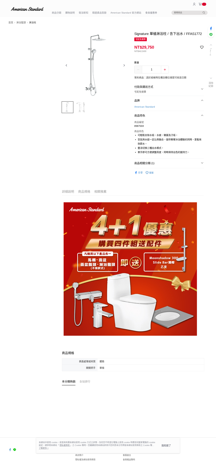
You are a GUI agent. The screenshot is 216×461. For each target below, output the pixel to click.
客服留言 (127, 455)
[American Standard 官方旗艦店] (27, 8)
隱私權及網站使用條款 (85, 459)
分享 (140, 172)
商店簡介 (79, 455)
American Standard (144, 106)
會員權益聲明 (129, 459)
